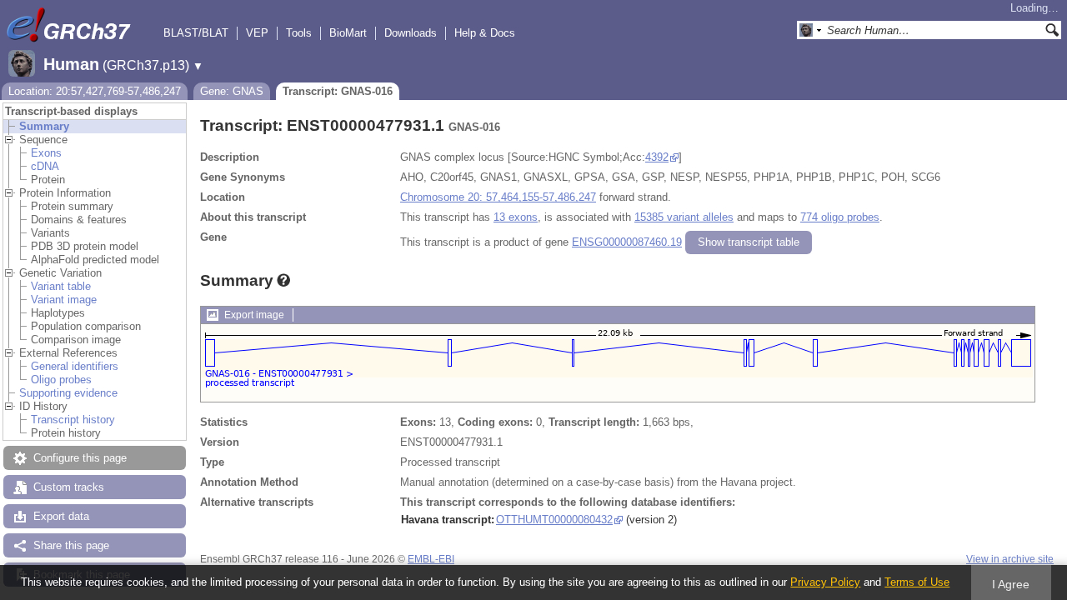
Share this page (71, 545)
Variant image (64, 299)
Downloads (410, 33)
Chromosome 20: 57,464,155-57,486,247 (498, 197)
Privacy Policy (825, 582)
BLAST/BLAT (195, 33)
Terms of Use (916, 582)
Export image (254, 315)
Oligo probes (61, 379)
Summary (44, 126)
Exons (46, 153)
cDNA (45, 166)
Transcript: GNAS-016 (338, 91)
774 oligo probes (839, 217)
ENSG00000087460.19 (627, 242)
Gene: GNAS (231, 91)
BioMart (348, 33)
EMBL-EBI (431, 559)
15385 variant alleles (684, 217)
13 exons (515, 217)
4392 (657, 157)
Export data (61, 516)
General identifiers (74, 366)
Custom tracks (68, 487)
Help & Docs (484, 33)
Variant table (61, 286)
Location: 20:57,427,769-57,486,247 (94, 91)
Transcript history (73, 419)
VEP (257, 33)
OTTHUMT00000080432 (554, 519)
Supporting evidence (68, 393)
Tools (299, 33)
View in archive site (1010, 559)
